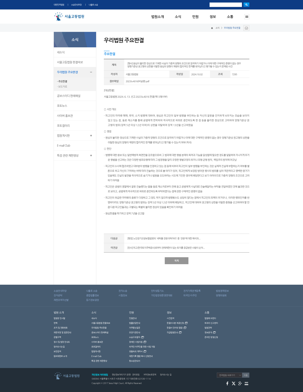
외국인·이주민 (190, 295)
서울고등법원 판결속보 (70, 62)
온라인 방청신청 (211, 337)
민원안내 (132, 318)
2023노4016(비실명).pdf (137, 81)
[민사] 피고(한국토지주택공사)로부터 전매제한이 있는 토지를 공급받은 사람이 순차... (166, 247)
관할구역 (57, 337)
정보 (213, 17)
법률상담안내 (134, 323)
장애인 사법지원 (136, 342)
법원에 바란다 (210, 318)
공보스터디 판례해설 (68, 95)
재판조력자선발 (61, 300)
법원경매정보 (222, 290)
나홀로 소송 (93, 4)
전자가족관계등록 (191, 290)
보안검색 (57, 351)
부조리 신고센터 (211, 323)
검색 (246, 5)
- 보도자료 (62, 86)
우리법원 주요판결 (67, 72)
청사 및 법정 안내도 (62, 342)
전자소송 (123, 290)
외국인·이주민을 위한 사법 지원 (142, 346)
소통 (230, 17)
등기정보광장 (92, 300)
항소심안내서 (134, 361)
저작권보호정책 (149, 374)
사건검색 (170, 318)
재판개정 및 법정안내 (62, 332)
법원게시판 (63, 135)
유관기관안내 (134, 332)
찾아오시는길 (59, 346)
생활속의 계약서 (136, 351)
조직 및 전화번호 (61, 328)
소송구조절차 (135, 337)
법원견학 (208, 328)
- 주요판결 (62, 81)
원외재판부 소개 (60, 356)
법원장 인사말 (59, 318)
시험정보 (123, 295)
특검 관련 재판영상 (67, 155)
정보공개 (208, 332)
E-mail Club (63, 145)
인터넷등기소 (157, 290)
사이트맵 (246, 16)
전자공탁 (58, 295)
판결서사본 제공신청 (175, 323)
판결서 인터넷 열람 (175, 328)
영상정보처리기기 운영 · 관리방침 (126, 374)
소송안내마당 (76, 4)
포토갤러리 (63, 125)
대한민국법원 (59, 4)
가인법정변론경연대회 (161, 295)
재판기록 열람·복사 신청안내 (141, 356)
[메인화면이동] (212, 28)
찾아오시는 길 (166, 374)
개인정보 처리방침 (100, 374)
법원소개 (157, 17)
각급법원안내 (172, 332)
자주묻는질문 (134, 328)
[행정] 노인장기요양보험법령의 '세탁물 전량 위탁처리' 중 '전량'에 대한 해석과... (163, 238)
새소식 (61, 52)
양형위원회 (221, 295)
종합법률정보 (92, 295)
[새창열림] (245, 28)
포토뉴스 (62, 105)
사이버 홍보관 (65, 115)
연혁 (55, 323)
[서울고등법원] (70, 13)
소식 (178, 17)
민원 (195, 17)
